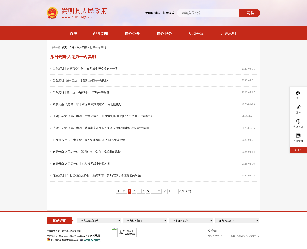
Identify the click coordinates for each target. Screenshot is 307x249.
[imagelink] (113, 229)
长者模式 (168, 12)
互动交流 (196, 33)
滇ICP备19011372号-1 (79, 236)
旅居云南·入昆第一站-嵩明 (91, 47)
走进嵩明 (228, 33)
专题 (71, 47)
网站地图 (95, 235)
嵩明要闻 (100, 33)
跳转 (188, 191)
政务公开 (132, 33)
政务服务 (164, 33)
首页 (73, 33)
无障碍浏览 (152, 12)
